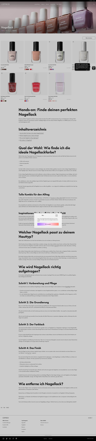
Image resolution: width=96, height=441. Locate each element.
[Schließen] (56, 215)
